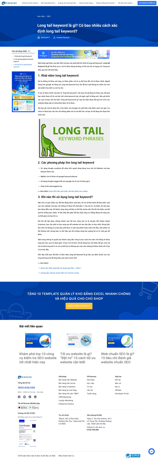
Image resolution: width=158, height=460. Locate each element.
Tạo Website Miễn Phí (147, 3)
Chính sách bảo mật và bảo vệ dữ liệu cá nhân (36, 456)
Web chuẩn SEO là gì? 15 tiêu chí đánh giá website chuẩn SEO (117, 358)
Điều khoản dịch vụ (66, 456)
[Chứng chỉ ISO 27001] (27, 433)
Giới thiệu (90, 380)
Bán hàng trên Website (68, 380)
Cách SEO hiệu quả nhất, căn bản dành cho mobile (68, 191)
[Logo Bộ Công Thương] (133, 456)
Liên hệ (90, 390)
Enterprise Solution (66, 404)
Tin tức (89, 387)
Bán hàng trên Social (67, 383)
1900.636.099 (26, 387)
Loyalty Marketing (66, 400)
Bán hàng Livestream (67, 387)
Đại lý (117, 387)
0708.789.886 (93, 430)
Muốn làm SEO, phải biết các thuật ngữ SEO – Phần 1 (61, 268)
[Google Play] (34, 407)
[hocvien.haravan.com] (9, 3)
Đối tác (118, 380)
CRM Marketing (65, 397)
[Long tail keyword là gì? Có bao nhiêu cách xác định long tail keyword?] (38, 340)
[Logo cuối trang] (25, 377)
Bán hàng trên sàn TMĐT (69, 393)
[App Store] (23, 407)
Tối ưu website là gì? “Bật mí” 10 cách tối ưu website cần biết (78, 358)
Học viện (90, 383)
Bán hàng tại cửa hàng (68, 390)
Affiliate (118, 390)
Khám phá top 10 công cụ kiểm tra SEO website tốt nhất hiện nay (38, 358)
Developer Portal (122, 393)
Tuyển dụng (91, 393)
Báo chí (118, 383)
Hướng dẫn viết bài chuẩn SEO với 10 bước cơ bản (60, 273)
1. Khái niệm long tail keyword (23, 56)
